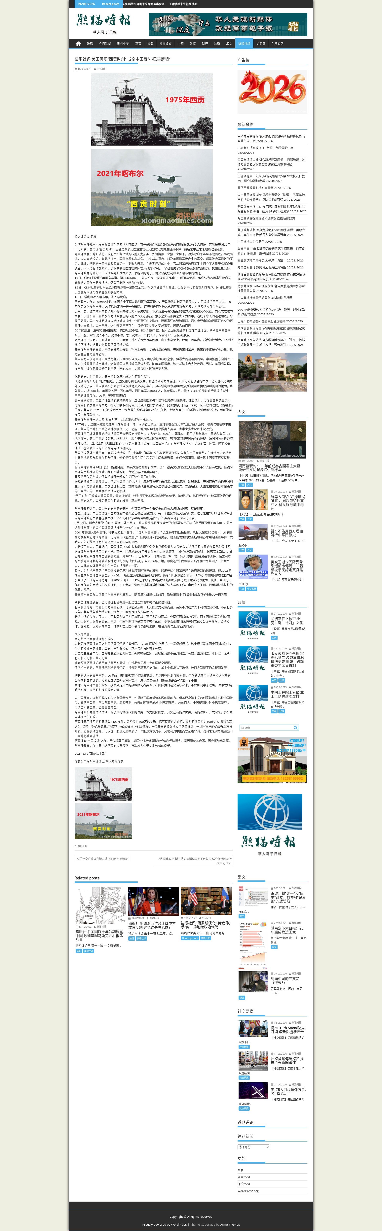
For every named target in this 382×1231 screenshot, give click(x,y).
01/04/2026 (280, 1084)
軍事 (138, 44)
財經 (205, 44)
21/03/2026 (280, 613)
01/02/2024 (280, 526)
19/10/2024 (247, 460)
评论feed (244, 1184)
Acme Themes (230, 1224)
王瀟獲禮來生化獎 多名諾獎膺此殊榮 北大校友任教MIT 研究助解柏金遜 (139, 4)
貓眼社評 (244, 44)
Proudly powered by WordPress (164, 1224)
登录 (241, 1170)
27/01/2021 (280, 923)
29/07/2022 (137, 918)
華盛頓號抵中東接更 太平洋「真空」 (262, 260)
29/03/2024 (280, 491)
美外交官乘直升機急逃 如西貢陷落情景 (104, 859)
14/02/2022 (190, 918)
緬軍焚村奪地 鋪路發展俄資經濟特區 (262, 267)
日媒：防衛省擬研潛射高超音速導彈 (261, 321)
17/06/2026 (280, 1053)
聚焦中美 (123, 44)
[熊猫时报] (78, 43)
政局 (90, 44)
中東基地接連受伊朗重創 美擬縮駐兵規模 (265, 298)
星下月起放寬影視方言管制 (255, 188)
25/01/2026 (280, 648)
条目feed (244, 1177)
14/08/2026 (280, 1022)
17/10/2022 (85, 926)
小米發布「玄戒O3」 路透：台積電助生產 (265, 148)
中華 (181, 44)
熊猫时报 (101, 69)
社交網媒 (166, 44)
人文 (249, 484)
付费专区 (278, 44)
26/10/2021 (280, 888)
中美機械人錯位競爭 (251, 242)
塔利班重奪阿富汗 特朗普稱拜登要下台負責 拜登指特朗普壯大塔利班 (195, 861)
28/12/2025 (280, 687)
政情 (193, 44)
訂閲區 (260, 44)
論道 (217, 44)
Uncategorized (190, 938)
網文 (229, 44)
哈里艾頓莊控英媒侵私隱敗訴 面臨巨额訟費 (266, 218)
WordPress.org (248, 1191)
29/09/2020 (280, 973)
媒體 (150, 44)
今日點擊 (105, 44)
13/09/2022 (280, 557)
